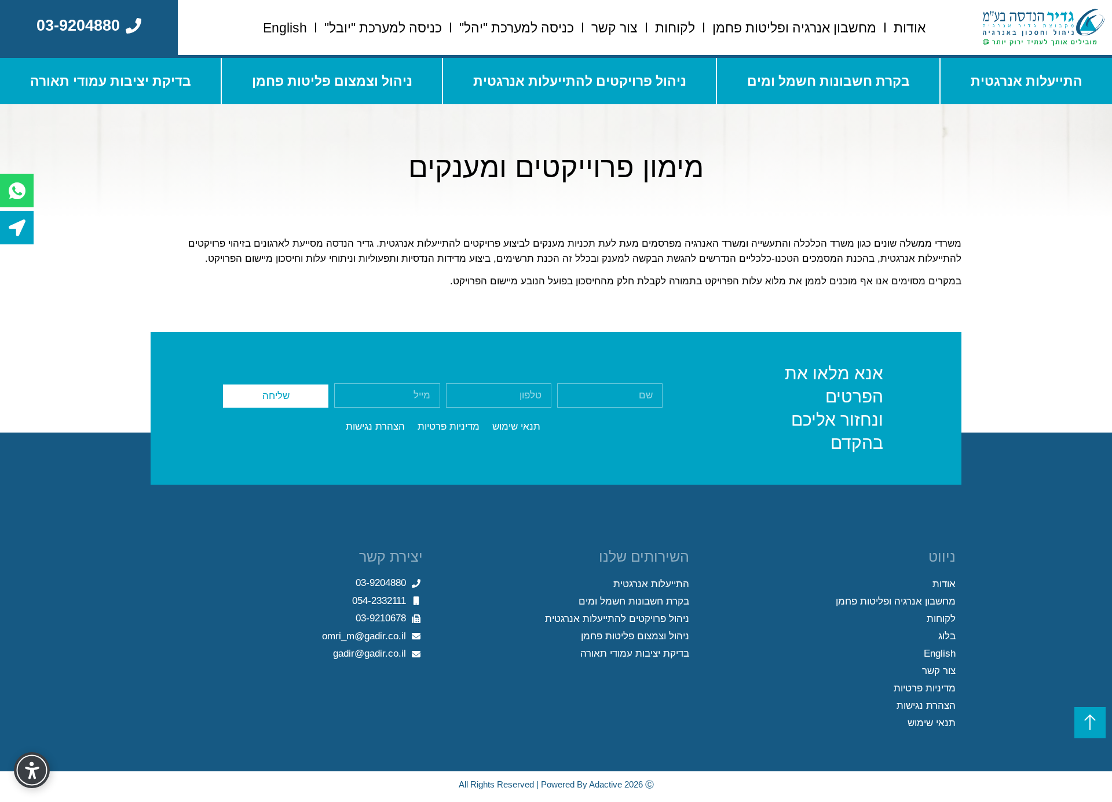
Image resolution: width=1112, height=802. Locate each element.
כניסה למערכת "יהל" (516, 27)
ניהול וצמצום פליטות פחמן (332, 81)
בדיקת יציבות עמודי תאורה (110, 81)
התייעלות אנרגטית (1026, 81)
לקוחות (675, 27)
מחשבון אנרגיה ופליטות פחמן (794, 27)
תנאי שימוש (932, 722)
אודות (910, 27)
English (285, 27)
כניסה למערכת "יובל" (383, 27)
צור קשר (614, 27)
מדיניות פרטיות (925, 688)
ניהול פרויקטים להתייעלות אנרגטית (579, 81)
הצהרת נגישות (926, 705)
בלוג (947, 636)
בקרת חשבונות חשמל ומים (828, 81)
